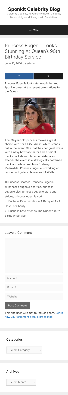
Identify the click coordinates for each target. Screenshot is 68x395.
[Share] (19, 76)
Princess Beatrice (19, 182)
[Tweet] (48, 76)
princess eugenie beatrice (24, 186)
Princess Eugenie (43, 182)
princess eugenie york (29, 196)
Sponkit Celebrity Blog (34, 9)
